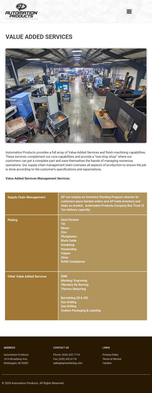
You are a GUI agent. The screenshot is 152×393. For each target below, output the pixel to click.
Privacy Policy (110, 354)
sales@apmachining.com (67, 363)
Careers (107, 363)
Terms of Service (112, 358)
